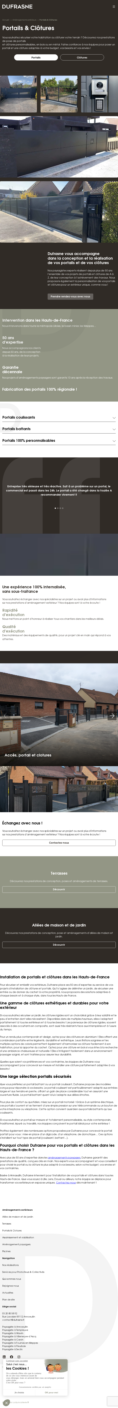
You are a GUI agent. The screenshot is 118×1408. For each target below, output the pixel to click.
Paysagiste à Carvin (12, 1340)
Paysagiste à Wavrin (12, 1334)
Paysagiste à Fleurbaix (14, 1346)
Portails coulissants (18, 418)
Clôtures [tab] (82, 58)
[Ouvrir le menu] (114, 6)
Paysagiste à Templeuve (15, 1330)
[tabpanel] (59, 260)
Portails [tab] (36, 58)
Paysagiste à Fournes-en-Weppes (20, 1343)
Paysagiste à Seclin (12, 1350)
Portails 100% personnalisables (28, 441)
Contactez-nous (59, 843)
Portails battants (16, 429)
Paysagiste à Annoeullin (15, 1327)
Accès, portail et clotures (28, 755)
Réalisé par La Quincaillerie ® (15, 1403)
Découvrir (59, 890)
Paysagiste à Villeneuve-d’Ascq (19, 1337)
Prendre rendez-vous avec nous (70, 297)
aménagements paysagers (64, 1158)
